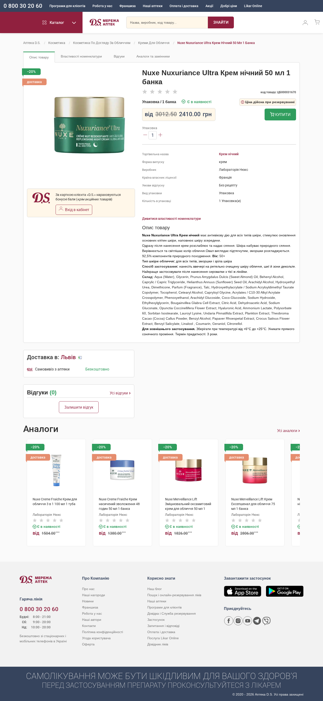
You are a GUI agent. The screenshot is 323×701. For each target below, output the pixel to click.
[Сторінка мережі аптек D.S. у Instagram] (238, 621)
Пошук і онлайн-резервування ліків (174, 595)
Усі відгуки (119, 393)
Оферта (88, 644)
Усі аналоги (287, 431)
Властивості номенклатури (81, 56)
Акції (209, 6)
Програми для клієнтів (67, 6)
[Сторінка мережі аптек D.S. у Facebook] (228, 621)
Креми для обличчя (154, 43)
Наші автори (91, 620)
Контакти (89, 626)
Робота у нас (102, 6)
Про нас (88, 589)
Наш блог (154, 589)
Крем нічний (229, 154)
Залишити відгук (78, 407)
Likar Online (253, 6)
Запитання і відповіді (163, 626)
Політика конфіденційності (102, 632)
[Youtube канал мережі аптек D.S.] (247, 621)
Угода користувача (96, 638)
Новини (88, 601)
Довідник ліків (157, 644)
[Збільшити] (160, 135)
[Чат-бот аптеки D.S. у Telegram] (257, 621)
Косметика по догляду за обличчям (101, 43)
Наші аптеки (152, 6)
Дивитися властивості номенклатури (171, 218)
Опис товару (39, 57)
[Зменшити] (145, 135)
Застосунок (156, 620)
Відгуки (119, 56)
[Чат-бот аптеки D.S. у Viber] (266, 621)
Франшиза (127, 6)
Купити (282, 115)
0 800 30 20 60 (23, 6)
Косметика (56, 43)
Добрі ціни (228, 6)
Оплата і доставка (184, 6)
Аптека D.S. (31, 43)
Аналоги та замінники (153, 56)
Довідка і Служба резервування (171, 613)
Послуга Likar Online (163, 638)
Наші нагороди (93, 595)
